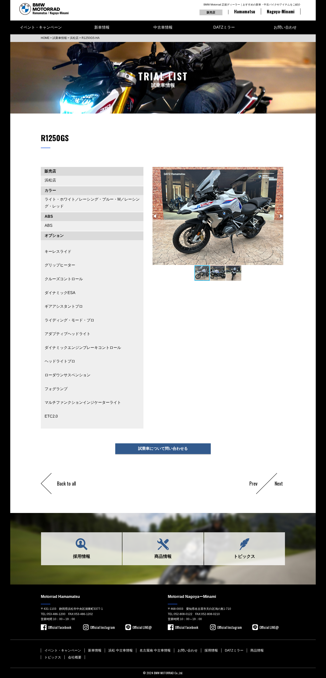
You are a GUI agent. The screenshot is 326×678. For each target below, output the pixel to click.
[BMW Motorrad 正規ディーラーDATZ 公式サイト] (43, 9)
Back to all (66, 483)
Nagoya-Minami (280, 11)
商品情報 (163, 556)
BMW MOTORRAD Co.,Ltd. (168, 673)
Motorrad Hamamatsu (60, 597)
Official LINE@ (142, 627)
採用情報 (81, 556)
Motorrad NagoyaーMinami (192, 597)
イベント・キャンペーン (41, 27)
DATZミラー (224, 27)
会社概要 (74, 657)
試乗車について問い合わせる (163, 448)
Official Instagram (102, 627)
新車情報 (102, 27)
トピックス (244, 556)
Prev (253, 483)
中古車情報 (163, 27)
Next (279, 483)
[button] (155, 216)
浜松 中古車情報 (120, 650)
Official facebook (59, 627)
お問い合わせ (285, 27)
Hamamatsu (244, 11)
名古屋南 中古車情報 (155, 650)
